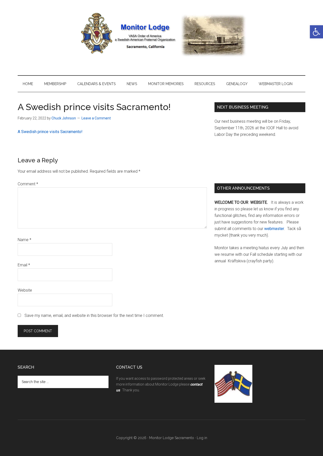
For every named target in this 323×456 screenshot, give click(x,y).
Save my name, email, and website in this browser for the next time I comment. (94, 315)
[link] (316, 31)
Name (24, 239)
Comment (28, 184)
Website (25, 290)
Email (24, 265)
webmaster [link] (274, 228)
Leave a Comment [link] (96, 118)
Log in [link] (202, 438)
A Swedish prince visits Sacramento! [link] (50, 131)
